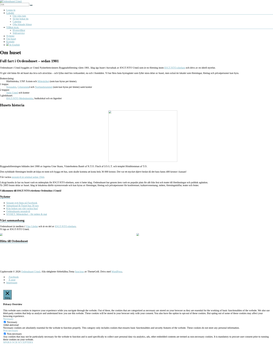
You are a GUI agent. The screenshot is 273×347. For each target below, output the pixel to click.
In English (14, 44)
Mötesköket (43, 81)
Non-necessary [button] (10, 330)
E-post (11, 279)
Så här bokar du (20, 18)
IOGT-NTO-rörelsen (174, 67)
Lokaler (10, 13)
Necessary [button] (8, 319)
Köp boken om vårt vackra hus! (22, 208)
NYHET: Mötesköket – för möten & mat (26, 214)
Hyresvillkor (19, 30)
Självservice (19, 33)
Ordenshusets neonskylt (18, 211)
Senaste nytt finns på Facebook (21, 202)
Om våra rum (19, 16)
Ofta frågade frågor (22, 24)
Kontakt (10, 41)
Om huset (11, 38)
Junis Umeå (12, 92)
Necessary (12, 322)
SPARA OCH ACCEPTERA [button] (18, 342)
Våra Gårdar (31, 226)
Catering (17, 21)
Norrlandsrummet (43, 87)
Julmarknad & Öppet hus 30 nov (22, 205)
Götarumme (23, 87)
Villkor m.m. (12, 27)
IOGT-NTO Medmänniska (19, 98)
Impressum (11, 282)
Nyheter (10, 36)
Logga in (10, 10)
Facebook (13, 277)
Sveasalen (11, 87)
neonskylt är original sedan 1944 (28, 177)
